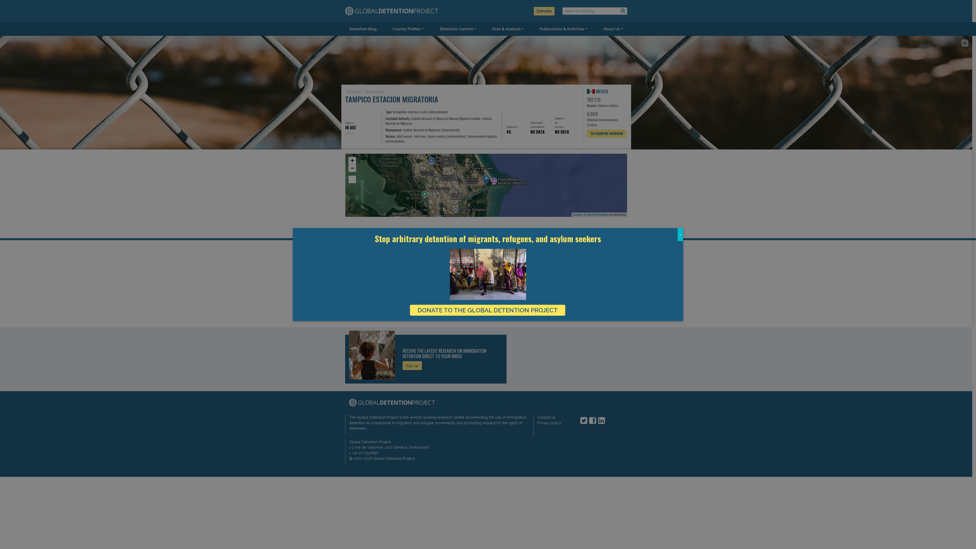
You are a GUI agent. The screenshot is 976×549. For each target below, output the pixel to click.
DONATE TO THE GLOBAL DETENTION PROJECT (488, 310)
